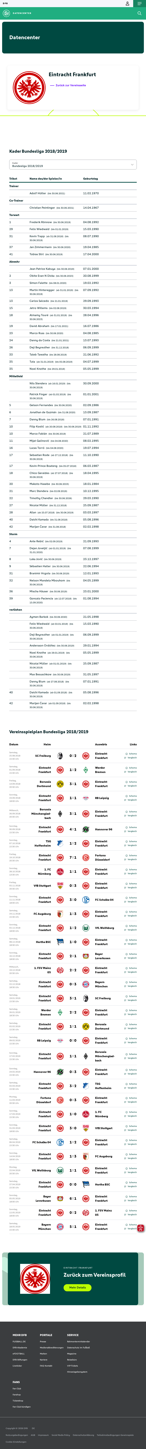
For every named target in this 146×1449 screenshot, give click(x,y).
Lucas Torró (37, 448)
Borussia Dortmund (44, 784)
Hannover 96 (103, 829)
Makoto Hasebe (40, 484)
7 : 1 (73, 857)
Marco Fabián (38, 433)
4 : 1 (73, 829)
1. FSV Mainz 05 (42, 970)
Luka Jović (36, 559)
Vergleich (132, 758)
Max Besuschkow (40, 674)
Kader (15, 163)
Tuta (32, 361)
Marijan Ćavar (38, 526)
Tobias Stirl (37, 254)
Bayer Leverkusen (102, 956)
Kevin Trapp (37, 236)
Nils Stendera (38, 383)
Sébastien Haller (40, 566)
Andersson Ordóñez (42, 645)
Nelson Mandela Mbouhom (47, 580)
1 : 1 (73, 798)
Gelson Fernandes (41, 405)
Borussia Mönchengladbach (41, 813)
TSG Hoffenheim (43, 843)
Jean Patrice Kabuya (42, 268)
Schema (133, 754)
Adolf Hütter (38, 193)
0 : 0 (73, 1040)
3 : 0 (73, 900)
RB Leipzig (102, 798)
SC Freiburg (43, 755)
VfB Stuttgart (42, 885)
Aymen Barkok (39, 616)
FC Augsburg (42, 913)
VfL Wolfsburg (104, 928)
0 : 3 (73, 886)
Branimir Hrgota (40, 573)
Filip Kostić (37, 426)
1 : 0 (73, 942)
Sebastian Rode (39, 455)
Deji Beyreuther (40, 347)
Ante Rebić (37, 541)
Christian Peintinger (42, 207)
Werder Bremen (100, 770)
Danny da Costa (40, 340)
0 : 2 (73, 756)
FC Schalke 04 (104, 899)
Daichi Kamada (39, 519)
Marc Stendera (39, 491)
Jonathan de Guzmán (43, 412)
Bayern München (101, 984)
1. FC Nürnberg (44, 871)
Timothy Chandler (41, 498)
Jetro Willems (39, 308)
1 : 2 (73, 770)
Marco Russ (37, 333)
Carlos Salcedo (39, 301)
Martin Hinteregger (42, 290)
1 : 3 (73, 914)
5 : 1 (73, 1227)
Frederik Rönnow (41, 222)
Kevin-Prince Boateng (44, 466)
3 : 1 (73, 784)
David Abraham (39, 326)
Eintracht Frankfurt (101, 755)
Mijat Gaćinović (39, 440)
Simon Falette (39, 283)
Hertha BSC (43, 942)
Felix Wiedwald (39, 229)
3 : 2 (73, 1086)
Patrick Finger (38, 394)
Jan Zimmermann (41, 247)
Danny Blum (37, 419)
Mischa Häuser (39, 591)
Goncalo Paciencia (41, 598)
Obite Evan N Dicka (42, 275)
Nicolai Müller (39, 505)
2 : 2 (73, 970)
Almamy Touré (39, 315)
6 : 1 (73, 1198)
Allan (33, 512)
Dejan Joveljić (38, 548)
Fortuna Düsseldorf (102, 857)
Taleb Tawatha (39, 354)
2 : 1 (73, 956)
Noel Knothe (38, 368)
